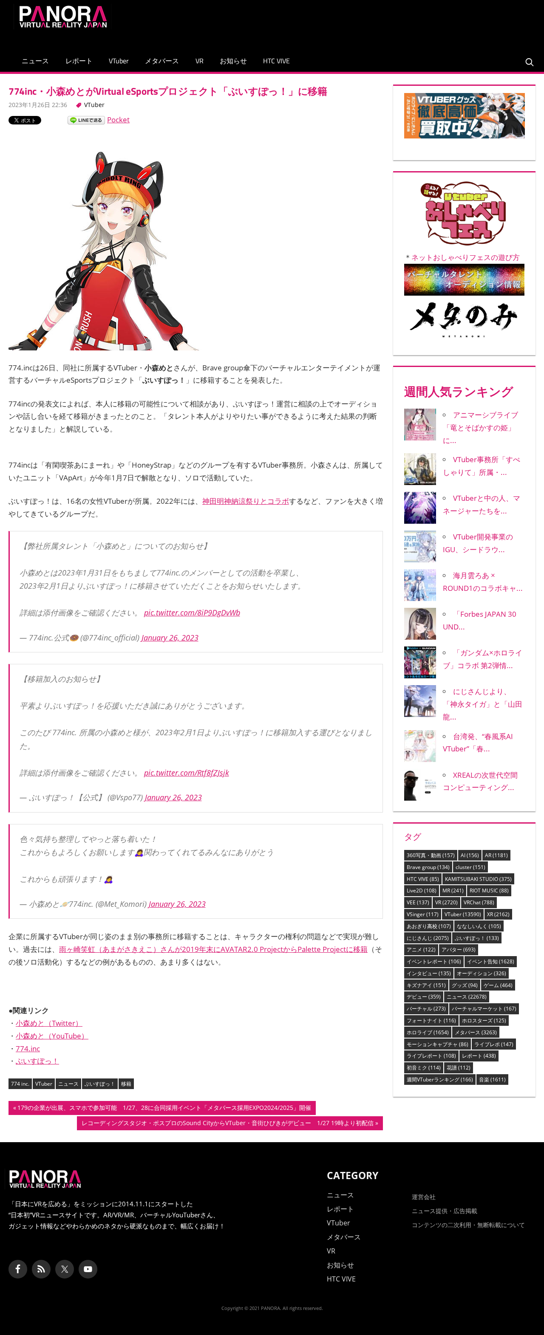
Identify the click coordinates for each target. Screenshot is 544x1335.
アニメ (421, 949)
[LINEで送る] (86, 119)
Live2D (421, 890)
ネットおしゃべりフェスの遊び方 (465, 257)
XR (498, 914)
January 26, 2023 (170, 637)
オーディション (481, 973)
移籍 (126, 1083)
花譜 (458, 1067)
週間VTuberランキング (440, 1079)
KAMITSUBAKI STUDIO (478, 879)
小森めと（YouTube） (52, 1036)
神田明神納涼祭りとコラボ (245, 501)
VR (200, 61)
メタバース (162, 61)
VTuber (119, 61)
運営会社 (424, 1197)
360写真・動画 (431, 855)
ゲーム (498, 985)
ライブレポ (493, 1044)
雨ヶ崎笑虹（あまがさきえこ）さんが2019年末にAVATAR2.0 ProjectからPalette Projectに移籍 (213, 949)
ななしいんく (479, 926)
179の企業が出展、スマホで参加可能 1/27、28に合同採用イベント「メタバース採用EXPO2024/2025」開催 (164, 1109)
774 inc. (20, 1083)
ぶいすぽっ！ (37, 1061)
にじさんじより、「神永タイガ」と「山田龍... (482, 704)
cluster (470, 867)
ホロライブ (428, 1032)
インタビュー (429, 973)
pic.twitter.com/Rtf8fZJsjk (186, 773)
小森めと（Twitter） (49, 1023)
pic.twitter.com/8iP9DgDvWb (192, 612)
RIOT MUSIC (489, 890)
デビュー (424, 996)
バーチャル (426, 1008)
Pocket (118, 119)
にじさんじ (428, 938)
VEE (418, 902)
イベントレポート (434, 961)
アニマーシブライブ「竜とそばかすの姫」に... (480, 427)
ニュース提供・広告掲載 (444, 1211)
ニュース (35, 61)
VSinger (423, 914)
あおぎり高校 (429, 926)
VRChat (479, 902)
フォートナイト (431, 1020)
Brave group (428, 867)
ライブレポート (431, 1055)
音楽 (492, 1079)
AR (496, 855)
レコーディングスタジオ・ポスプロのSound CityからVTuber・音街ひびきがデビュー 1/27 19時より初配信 (227, 1124)
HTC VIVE (276, 61)
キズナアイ (426, 985)
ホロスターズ (484, 1020)
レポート (79, 61)
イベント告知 (490, 961)
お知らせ (233, 61)
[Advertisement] (375, 23)
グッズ (465, 985)
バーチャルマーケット (484, 1008)
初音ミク (424, 1067)
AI (470, 855)
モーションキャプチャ (437, 1044)
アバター (459, 949)
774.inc (28, 1048)
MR (453, 890)
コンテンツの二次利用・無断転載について (468, 1225)
